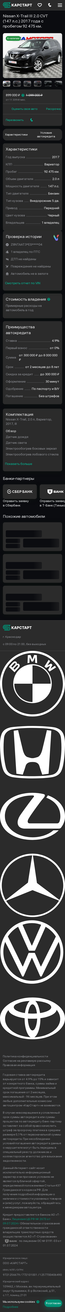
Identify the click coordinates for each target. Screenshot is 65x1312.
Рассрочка (53, 108)
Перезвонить (15, 120)
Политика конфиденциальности (25, 1056)
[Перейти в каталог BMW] (32, 715)
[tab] (16, 135)
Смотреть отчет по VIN (22, 283)
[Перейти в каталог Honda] (32, 782)
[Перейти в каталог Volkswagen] (32, 983)
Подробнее (10, 1306)
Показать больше (18, 464)
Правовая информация (19, 1065)
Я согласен (53, 1303)
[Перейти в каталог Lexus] (32, 849)
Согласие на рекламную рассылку (27, 1060)
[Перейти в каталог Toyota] (32, 1049)
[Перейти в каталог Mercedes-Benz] (32, 916)
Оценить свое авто (25, 108)
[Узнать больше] (22, 95)
